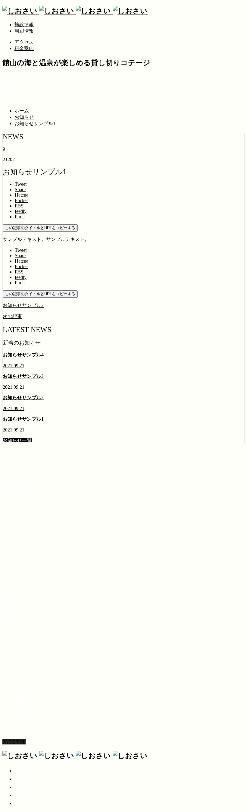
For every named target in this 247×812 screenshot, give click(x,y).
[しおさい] (75, 11)
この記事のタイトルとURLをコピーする (40, 228)
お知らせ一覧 (17, 440)
